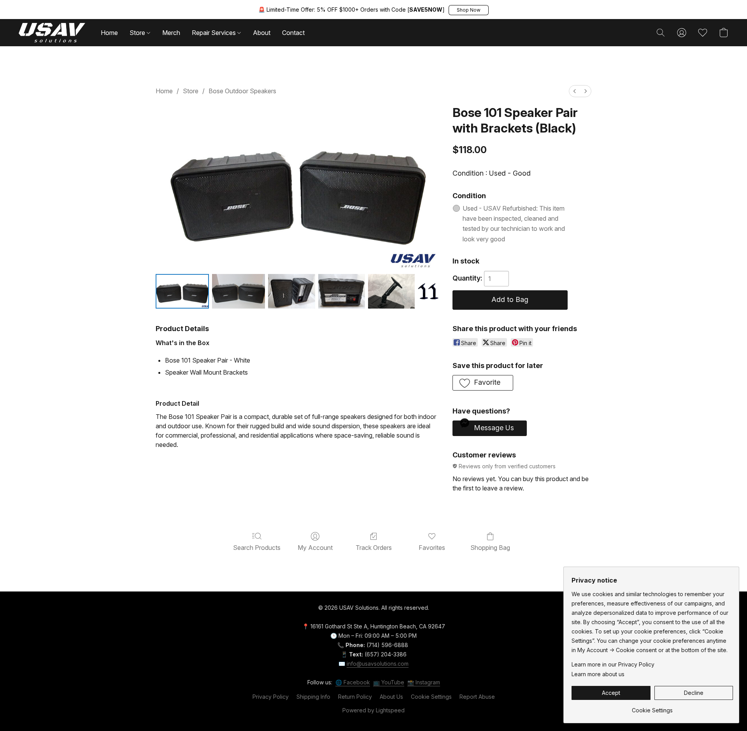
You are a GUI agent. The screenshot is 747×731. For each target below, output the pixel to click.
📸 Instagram (423, 682)
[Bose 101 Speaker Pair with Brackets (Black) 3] (341, 291)
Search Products (257, 547)
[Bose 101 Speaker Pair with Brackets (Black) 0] (182, 291)
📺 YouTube (388, 682)
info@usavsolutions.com (378, 663)
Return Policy (355, 696)
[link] (652, 707)
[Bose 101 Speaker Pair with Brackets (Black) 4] (391, 291)
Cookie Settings (431, 696)
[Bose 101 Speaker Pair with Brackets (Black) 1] (238, 291)
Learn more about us (598, 674)
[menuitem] (574, 91)
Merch (171, 33)
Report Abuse (477, 696)
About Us (391, 696)
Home (109, 33)
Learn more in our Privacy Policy (613, 664)
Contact (293, 33)
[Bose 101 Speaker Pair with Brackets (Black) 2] (291, 291)
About (261, 33)
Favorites (432, 547)
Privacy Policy (271, 696)
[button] (469, 10)
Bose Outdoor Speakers (242, 91)
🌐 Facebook (352, 682)
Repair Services (214, 33)
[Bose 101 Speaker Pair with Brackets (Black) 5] (429, 291)
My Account (315, 547)
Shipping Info (313, 696)
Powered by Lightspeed (373, 710)
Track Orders (374, 547)
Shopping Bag (490, 547)
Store (138, 33)
